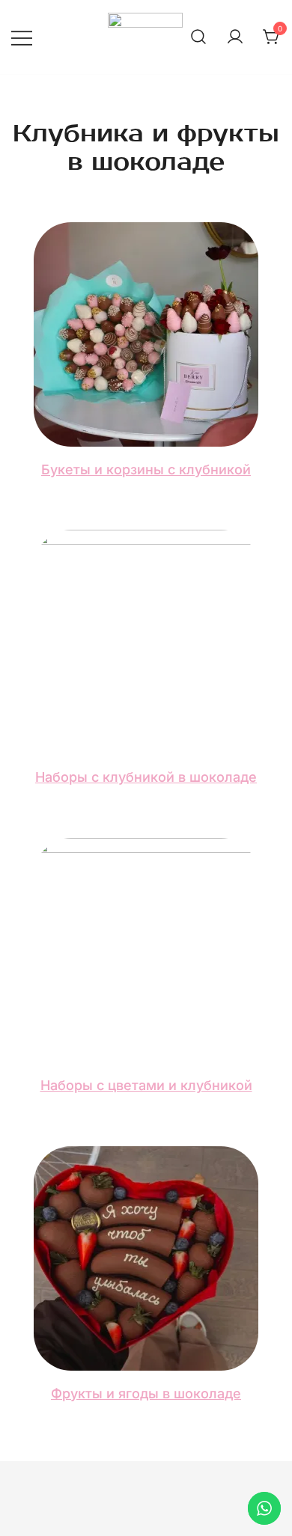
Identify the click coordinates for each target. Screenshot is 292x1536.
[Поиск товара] (198, 37)
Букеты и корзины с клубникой (146, 469)
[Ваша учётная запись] (235, 37)
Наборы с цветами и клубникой (146, 1085)
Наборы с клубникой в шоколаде (146, 777)
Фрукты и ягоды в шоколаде (146, 1393)
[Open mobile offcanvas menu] (21, 37)
